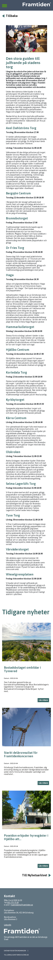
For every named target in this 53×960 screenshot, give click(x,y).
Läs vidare (43, 700)
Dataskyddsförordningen (15, 951)
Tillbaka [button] (12, 16)
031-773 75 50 (13, 902)
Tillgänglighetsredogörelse (16, 955)
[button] (4, 4)
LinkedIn (7, 925)
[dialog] (26, 663)
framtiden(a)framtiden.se (22, 905)
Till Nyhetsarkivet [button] (34, 875)
